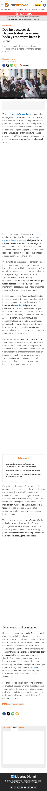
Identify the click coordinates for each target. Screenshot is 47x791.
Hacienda (35, 667)
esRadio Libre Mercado (23, 10)
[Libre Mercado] (16, 5)
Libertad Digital (23, 776)
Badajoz (21, 704)
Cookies (12, 783)
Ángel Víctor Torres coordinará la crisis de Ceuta (21, 1)
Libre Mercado (6, 25)
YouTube (21, 787)
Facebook (11, 787)
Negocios (34, 10)
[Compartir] (3, 65)
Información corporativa (13, 781)
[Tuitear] (7, 65)
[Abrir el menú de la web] (2, 5)
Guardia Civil (20, 305)
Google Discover (25, 787)
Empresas (4, 10)
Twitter (15, 787)
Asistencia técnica (23, 783)
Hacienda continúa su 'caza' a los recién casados (23, 470)
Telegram (31, 787)
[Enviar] (11, 65)
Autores (34, 783)
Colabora (38, 5)
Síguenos (26, 65)
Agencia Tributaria (19, 114)
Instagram (18, 787)
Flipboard (28, 787)
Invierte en (11, 10)
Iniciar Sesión (44, 5)
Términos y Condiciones (32, 781)
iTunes (35, 787)
